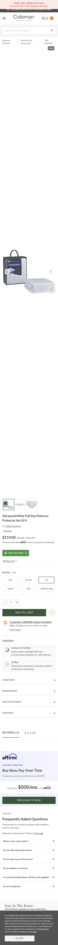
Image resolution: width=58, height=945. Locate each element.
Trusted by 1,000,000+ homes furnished (30, 621)
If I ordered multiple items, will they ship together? (26, 877)
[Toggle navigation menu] (4, 18)
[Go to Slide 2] (20, 504)
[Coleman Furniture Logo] (23, 18)
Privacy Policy (43, 929)
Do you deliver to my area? (15, 868)
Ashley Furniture (13, 526)
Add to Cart (24, 612)
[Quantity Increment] (17, 602)
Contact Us (41, 9)
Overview (8, 680)
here (35, 932)
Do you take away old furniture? (18, 859)
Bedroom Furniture (6, 42)
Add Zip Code (8, 561)
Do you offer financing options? (17, 850)
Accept (19, 938)
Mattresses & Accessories (26, 42)
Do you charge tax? (12, 886)
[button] (43, 18)
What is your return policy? (16, 841)
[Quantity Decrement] (5, 602)
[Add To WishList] (52, 612)
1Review (7, 531)
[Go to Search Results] (52, 30)
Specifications (11, 702)
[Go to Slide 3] (31, 504)
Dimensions (9, 691)
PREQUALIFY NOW (29, 800)
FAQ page (38, 833)
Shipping (7, 713)
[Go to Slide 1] (8, 504)
